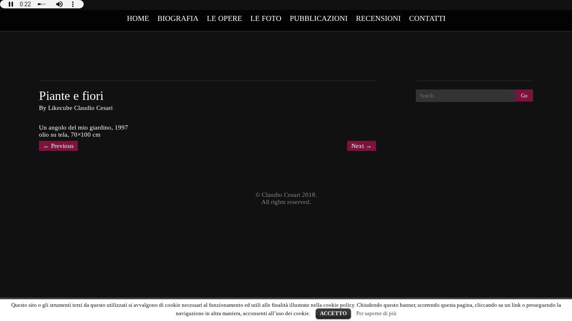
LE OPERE (224, 18)
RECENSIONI (378, 18)
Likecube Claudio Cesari (80, 107)
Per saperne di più (376, 313)
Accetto (333, 313)
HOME (138, 18)
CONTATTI (427, 18)
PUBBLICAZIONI (319, 18)
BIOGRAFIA (177, 18)
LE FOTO (265, 18)
